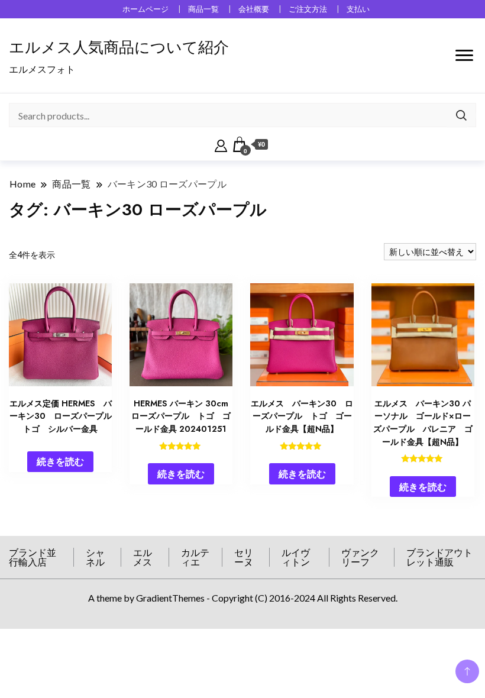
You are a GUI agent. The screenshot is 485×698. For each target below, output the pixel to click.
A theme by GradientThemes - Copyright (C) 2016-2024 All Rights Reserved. (242, 597)
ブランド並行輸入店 (32, 557)
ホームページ (145, 9)
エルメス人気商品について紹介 (119, 47)
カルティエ (195, 557)
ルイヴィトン (296, 557)
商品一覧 (203, 9)
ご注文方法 (308, 9)
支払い (358, 9)
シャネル (95, 557)
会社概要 (253, 9)
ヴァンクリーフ (360, 557)
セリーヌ (243, 557)
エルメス (142, 557)
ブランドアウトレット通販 (439, 557)
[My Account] (221, 144)
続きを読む (60, 461)
